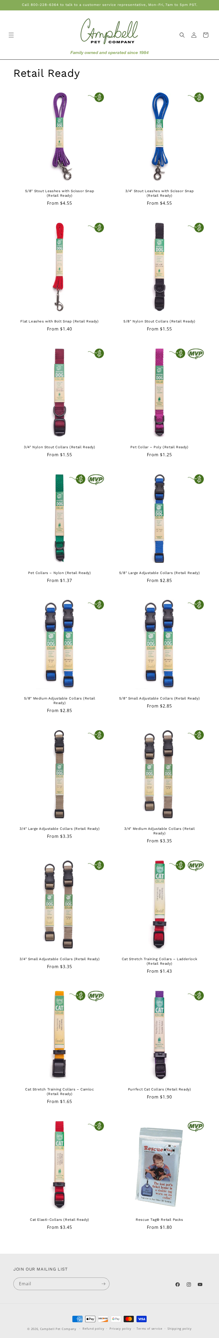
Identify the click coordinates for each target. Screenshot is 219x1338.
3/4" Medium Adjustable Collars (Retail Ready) (159, 831)
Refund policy (93, 1328)
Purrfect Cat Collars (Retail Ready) (159, 1089)
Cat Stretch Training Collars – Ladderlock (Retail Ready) (159, 961)
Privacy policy (120, 1328)
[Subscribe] (103, 1284)
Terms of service (149, 1328)
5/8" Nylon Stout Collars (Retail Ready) (159, 321)
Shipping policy (179, 1328)
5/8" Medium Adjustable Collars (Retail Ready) (59, 700)
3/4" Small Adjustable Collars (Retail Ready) (59, 959)
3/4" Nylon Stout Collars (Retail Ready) (59, 447)
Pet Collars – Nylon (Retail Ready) (59, 573)
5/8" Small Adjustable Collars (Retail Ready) (159, 698)
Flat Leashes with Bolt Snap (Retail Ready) (59, 321)
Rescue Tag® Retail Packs (159, 1220)
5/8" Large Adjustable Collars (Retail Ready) (159, 573)
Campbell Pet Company (58, 1329)
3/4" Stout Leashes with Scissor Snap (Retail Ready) (159, 193)
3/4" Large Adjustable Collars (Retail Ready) (59, 829)
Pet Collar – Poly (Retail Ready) (159, 447)
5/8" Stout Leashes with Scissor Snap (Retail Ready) (59, 193)
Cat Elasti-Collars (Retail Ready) (59, 1220)
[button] (11, 35)
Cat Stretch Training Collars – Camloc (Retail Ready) (59, 1091)
